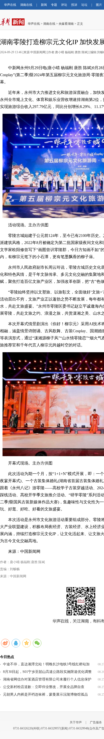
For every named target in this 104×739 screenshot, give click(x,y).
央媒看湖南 (66, 23)
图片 (99, 5)
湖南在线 (26, 5)
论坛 (84, 5)
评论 (64, 5)
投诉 (74, 5)
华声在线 (10, 5)
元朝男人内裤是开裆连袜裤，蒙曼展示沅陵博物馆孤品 (45, 694)
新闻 (44, 5)
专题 (54, 5)
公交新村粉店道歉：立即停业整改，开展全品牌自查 (43, 687)
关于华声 (76, 722)
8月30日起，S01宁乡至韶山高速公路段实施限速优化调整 (47, 672)
